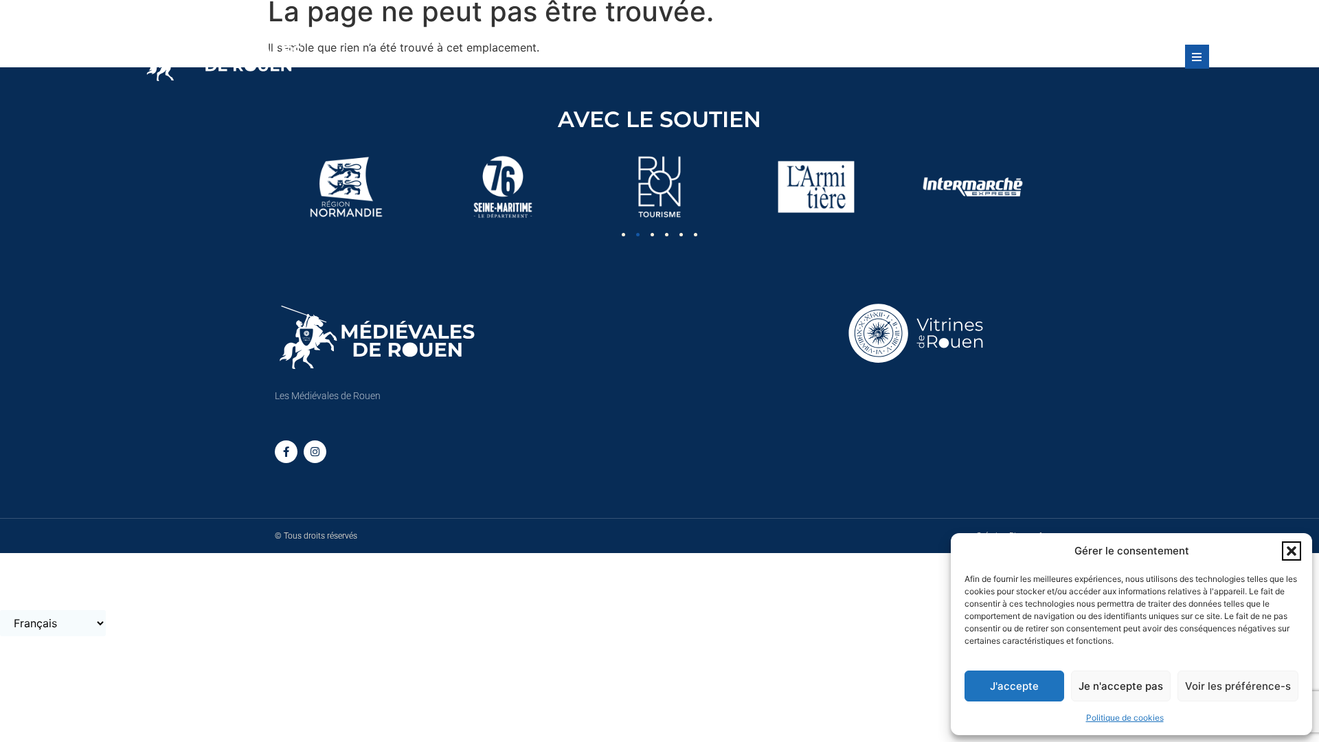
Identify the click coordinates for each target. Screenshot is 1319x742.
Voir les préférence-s (1238, 686)
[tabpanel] (346, 186)
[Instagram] (315, 451)
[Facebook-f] (286, 451)
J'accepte (1014, 686)
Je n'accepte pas (1121, 686)
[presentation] (623, 234)
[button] (1291, 551)
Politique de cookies (1125, 717)
